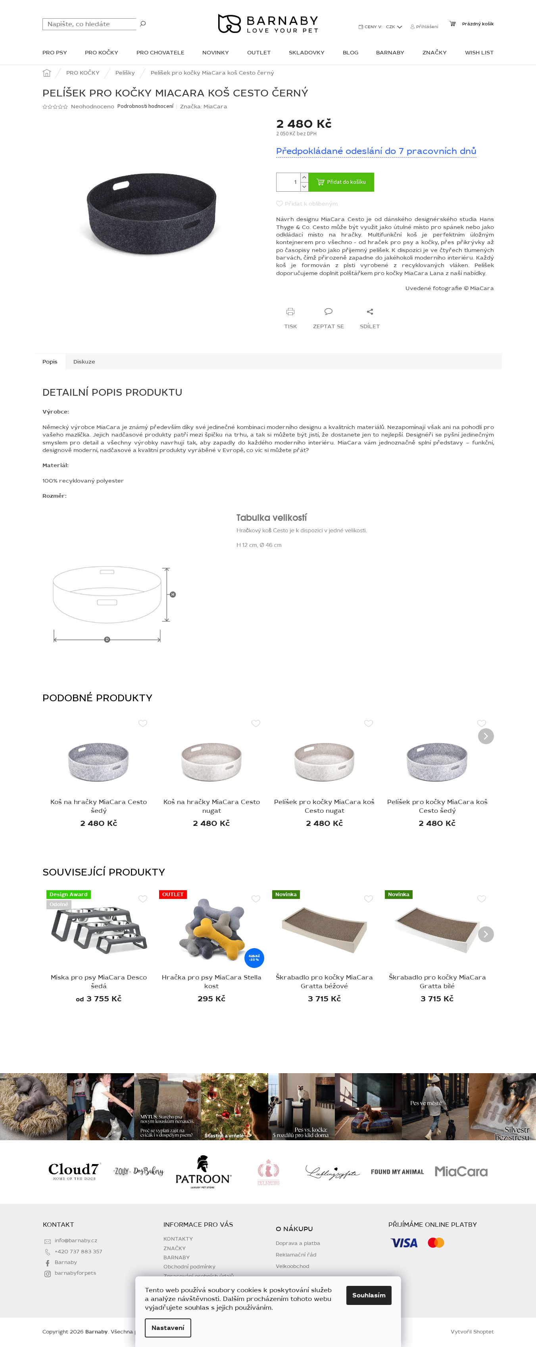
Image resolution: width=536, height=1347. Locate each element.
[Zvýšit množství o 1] (304, 177)
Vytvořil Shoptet (472, 1331)
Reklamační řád (296, 1255)
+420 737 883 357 (78, 1251)
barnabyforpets (75, 1273)
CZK (391, 27)
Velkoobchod (292, 1266)
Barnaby (66, 1262)
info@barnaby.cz (76, 1240)
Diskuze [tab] (84, 362)
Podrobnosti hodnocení (145, 106)
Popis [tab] (50, 362)
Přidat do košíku (346, 182)
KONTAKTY (178, 1239)
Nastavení (168, 1328)
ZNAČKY (174, 1248)
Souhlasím (369, 1295)
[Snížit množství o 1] (304, 186)
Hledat (143, 23)
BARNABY (176, 1257)
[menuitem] (55, 53)
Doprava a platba (298, 1243)
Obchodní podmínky (189, 1266)
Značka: (203, 106)
